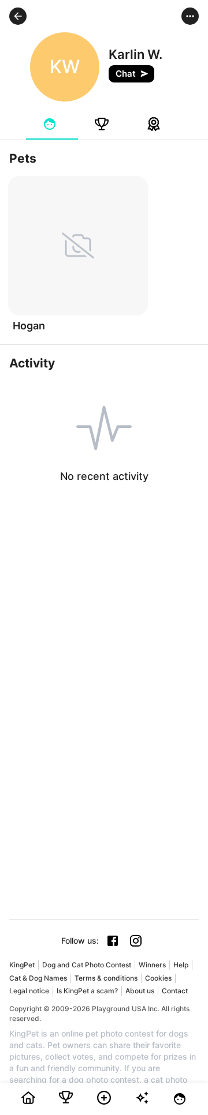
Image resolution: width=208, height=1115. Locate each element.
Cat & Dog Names (38, 978)
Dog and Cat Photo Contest (86, 964)
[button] (18, 16)
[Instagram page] (135, 940)
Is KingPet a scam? (87, 990)
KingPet (22, 964)
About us (139, 990)
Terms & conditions (106, 978)
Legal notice (29, 990)
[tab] (52, 124)
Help (180, 964)
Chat (126, 73)
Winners (152, 964)
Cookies (158, 978)
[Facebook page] (112, 940)
